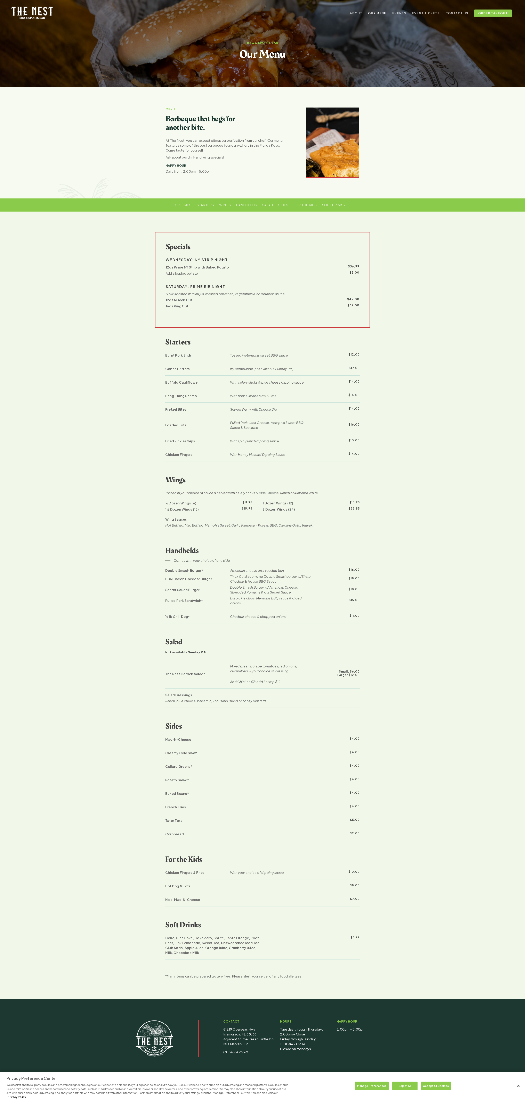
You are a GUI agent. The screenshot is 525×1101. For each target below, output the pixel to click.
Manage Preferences (371, 1085)
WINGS (225, 205)
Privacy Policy (17, 1096)
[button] (197, 560)
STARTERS (205, 205)
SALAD (267, 205)
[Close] (518, 1085)
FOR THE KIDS (305, 205)
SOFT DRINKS (333, 205)
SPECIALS (183, 205)
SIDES (283, 205)
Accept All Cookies (436, 1085)
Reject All (404, 1085)
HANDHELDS (246, 205)
